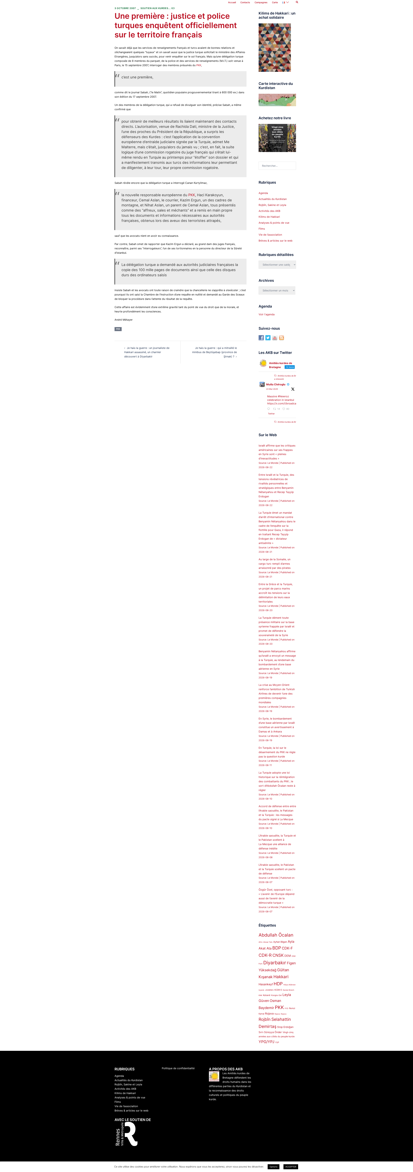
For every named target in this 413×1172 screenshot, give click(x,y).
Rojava (269, 1013)
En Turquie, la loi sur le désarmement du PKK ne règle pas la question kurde (277, 752)
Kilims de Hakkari (269, 216)
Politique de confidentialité (178, 1068)
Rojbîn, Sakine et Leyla (272, 205)
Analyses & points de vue (274, 222)
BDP (276, 948)
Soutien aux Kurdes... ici (158, 8)
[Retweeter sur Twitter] (275, 375)
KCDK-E (278, 990)
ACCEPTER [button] (290, 1166)
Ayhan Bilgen (280, 941)
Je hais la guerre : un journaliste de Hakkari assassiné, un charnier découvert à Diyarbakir (146, 352)
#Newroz (283, 396)
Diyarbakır (274, 962)
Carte (275, 2)
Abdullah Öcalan (276, 935)
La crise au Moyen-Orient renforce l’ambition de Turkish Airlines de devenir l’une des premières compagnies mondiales (277, 693)
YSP (277, 1042)
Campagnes (261, 2)
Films (262, 228)
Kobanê (266, 995)
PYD (286, 1008)
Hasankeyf (266, 984)
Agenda (263, 193)
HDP (278, 983)
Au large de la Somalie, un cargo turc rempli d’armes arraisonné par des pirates (275, 564)
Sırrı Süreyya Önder (270, 1032)
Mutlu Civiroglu (275, 384)
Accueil (232, 2)
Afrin (260, 942)
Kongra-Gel (276, 995)
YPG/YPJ (266, 1041)
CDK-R (265, 955)
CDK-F (287, 948)
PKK (198, 65)
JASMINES (269, 990)
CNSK (278, 955)
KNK (260, 995)
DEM (287, 955)
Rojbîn (265, 1019)
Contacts (245, 2)
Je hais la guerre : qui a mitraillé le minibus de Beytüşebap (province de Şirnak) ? (214, 352)
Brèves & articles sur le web (275, 240)
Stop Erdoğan (285, 1027)
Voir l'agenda (267, 314)
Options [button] (273, 1166)
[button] (297, 2)
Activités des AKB (269, 211)
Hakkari (280, 976)
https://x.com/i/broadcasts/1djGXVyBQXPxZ (294, 403)
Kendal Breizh (288, 990)
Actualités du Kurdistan (273, 199)
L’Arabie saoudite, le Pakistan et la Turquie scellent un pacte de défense (277, 869)
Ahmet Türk (267, 942)
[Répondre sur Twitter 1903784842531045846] (269, 409)
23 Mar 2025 (272, 389)
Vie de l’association (270, 234)
